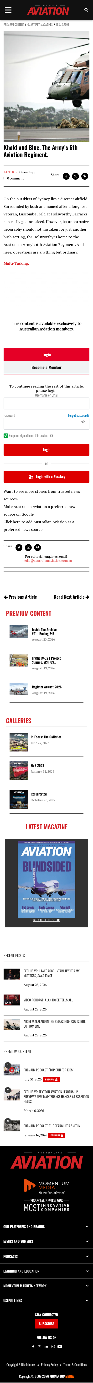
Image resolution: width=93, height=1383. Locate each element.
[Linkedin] (46, 1346)
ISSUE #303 (62, 24)
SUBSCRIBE (46, 1323)
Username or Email (46, 395)
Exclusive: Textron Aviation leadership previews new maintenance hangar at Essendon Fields (56, 1096)
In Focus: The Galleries (46, 736)
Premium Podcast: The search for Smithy (52, 1126)
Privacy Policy (49, 1364)
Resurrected (39, 793)
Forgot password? (78, 415)
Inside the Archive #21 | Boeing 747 (44, 631)
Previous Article (23, 597)
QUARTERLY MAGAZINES (40, 24)
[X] (39, 1346)
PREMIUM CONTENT (14, 24)
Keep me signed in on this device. (28, 435)
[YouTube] (59, 1346)
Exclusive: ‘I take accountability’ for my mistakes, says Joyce (52, 973)
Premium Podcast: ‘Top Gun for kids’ (48, 1070)
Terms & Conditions (75, 1364)
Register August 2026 (47, 686)
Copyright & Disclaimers (20, 1364)
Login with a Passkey (50, 476)
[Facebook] (33, 1346)
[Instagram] (53, 1346)
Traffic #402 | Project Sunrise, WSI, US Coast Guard (46, 662)
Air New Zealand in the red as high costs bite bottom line (55, 1024)
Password (9, 415)
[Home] (47, 1160)
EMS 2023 (37, 765)
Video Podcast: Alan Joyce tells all (48, 1000)
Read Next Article (69, 597)
